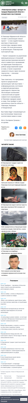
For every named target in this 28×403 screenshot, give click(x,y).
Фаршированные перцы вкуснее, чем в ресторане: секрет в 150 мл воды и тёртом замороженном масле (13, 335)
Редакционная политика (21, 377)
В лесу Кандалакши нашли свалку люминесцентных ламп (11, 358)
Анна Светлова (21, 135)
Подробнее (4, 401)
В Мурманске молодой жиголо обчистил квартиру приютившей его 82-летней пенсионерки (12, 310)
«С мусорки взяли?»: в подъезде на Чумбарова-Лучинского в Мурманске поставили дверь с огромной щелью (12, 365)
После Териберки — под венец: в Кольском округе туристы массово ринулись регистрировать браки (13, 287)
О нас (2, 377)
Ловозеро (4, 17)
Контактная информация (8, 377)
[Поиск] (22, 3)
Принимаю (24, 399)
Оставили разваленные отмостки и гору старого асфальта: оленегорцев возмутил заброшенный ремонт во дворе (13, 350)
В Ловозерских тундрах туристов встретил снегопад (13, 343)
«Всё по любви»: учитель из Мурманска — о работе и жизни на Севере (13, 294)
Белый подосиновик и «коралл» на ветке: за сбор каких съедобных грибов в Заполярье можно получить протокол (13, 327)
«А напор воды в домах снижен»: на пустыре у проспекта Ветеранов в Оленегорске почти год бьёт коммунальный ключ (14, 319)
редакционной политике (20, 140)
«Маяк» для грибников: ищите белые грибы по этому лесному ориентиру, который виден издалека (14, 302)
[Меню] (26, 3)
